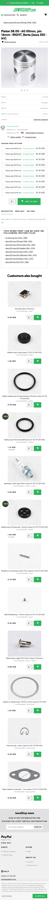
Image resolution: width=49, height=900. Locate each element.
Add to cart (31, 201)
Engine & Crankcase (41, 119)
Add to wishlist (15, 137)
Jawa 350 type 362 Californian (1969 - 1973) (21, 255)
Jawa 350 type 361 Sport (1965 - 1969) (19, 252)
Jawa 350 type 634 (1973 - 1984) (17, 262)
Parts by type (7, 855)
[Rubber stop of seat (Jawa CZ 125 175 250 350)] (24, 338)
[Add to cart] (37, 317)
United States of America (19, 3)
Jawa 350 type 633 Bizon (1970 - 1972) (19, 258)
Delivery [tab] (31, 211)
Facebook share (30, 137)
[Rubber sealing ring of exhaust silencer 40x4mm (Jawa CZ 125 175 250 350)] (24, 382)
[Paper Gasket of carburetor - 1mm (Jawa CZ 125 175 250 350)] (24, 775)
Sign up (37, 827)
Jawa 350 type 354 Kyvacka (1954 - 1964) (20, 245)
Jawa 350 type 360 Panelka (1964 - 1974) (20, 248)
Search (23, 15)
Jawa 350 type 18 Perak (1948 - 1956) (22, 22)
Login (41, 3)
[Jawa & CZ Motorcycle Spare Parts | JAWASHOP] (24, 10)
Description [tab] (7, 211)
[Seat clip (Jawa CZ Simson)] (24, 294)
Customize (7, 896)
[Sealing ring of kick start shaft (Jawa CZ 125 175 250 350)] (24, 425)
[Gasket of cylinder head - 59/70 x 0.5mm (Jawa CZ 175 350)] (24, 687)
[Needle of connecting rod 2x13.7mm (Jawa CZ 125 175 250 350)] (24, 556)
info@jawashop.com (8, 879)
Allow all (40, 896)
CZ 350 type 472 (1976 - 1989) (16, 238)
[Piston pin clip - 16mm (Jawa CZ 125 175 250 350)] (24, 731)
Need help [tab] (20, 211)
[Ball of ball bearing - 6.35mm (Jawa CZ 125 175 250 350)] (24, 600)
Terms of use (32, 865)
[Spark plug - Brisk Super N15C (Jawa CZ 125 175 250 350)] (24, 469)
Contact (30, 862)
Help (29, 851)
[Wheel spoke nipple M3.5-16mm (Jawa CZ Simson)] (24, 644)
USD (33, 3)
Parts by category (9, 851)
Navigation (9, 15)
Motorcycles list (10, 42)
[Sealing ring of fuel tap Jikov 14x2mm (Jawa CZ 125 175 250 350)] (24, 513)
